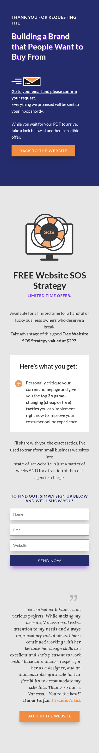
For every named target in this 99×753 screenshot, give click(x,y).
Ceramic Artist (66, 700)
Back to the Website (43, 150)
